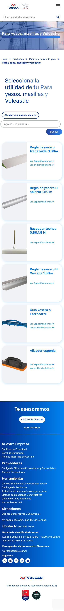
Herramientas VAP (12, 502)
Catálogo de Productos (14, 487)
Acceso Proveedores (13, 472)
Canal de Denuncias (12, 453)
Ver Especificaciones (41, 161)
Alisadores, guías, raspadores (20, 115)
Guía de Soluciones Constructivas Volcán (24, 483)
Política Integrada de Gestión (18, 456)
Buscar (54, 131)
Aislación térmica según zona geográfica (24, 491)
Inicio (5, 59)
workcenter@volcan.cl (14, 551)
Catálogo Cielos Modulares (16, 498)
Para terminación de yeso (42, 59)
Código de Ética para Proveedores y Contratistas (29, 468)
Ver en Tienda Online (41, 165)
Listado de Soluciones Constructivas (22, 494)
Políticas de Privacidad (14, 449)
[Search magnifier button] (58, 17)
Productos (18, 59)
